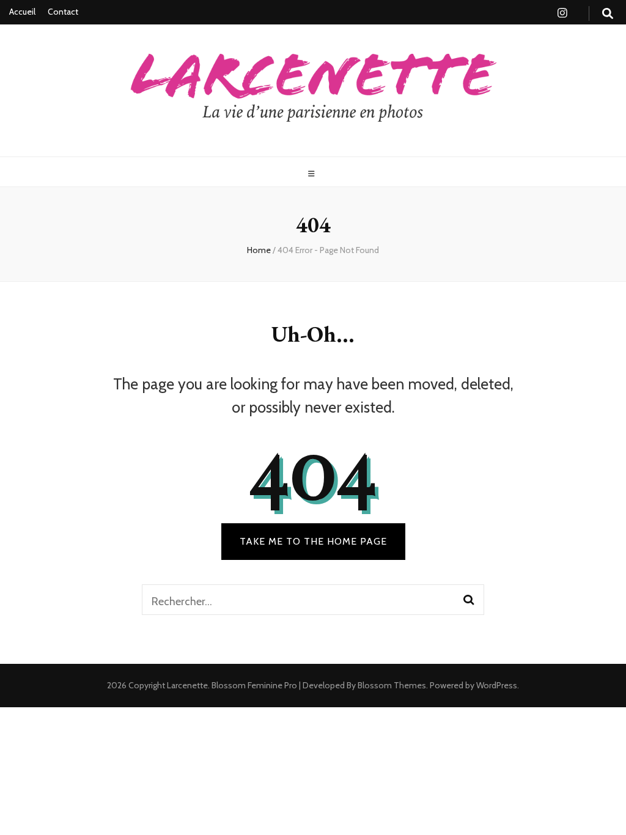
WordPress (496, 685)
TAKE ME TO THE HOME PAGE (313, 541)
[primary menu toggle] (313, 174)
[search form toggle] (607, 14)
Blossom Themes (391, 685)
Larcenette (187, 685)
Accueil (22, 11)
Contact (63, 11)
